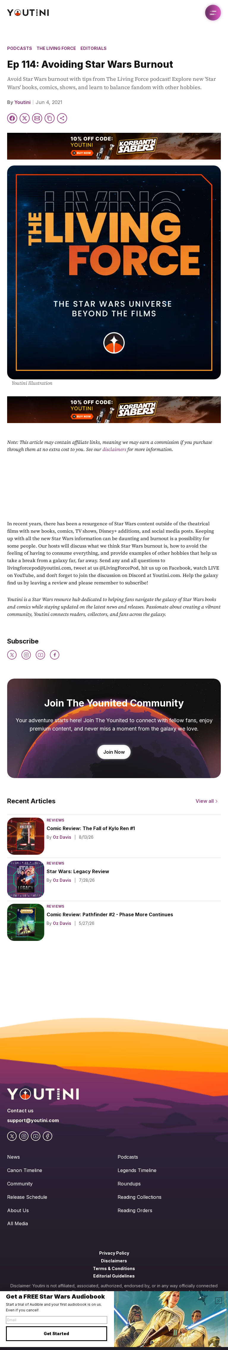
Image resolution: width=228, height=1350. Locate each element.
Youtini (22, 102)
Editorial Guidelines (114, 1275)
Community (20, 1184)
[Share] (62, 118)
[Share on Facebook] (12, 118)
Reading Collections (140, 1197)
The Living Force (56, 48)
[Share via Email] (37, 118)
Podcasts (19, 48)
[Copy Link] (50, 118)
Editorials (93, 48)
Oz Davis (62, 837)
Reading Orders (135, 1210)
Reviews (55, 820)
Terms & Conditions (114, 1268)
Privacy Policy (114, 1253)
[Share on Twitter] (25, 118)
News (13, 1157)
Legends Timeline (137, 1170)
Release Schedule (27, 1197)
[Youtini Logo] (28, 13)
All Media (17, 1223)
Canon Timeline (24, 1170)
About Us (18, 1210)
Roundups (129, 1184)
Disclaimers (114, 1260)
